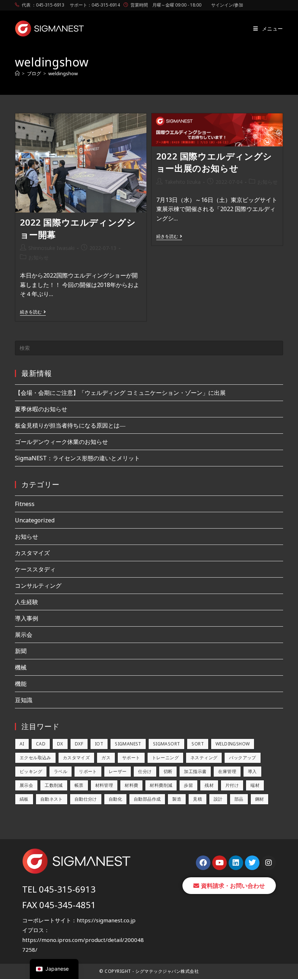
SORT (198, 744)
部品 (238, 799)
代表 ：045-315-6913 (43, 5)
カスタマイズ (32, 553)
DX (60, 744)
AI (22, 744)
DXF (79, 744)
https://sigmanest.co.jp (106, 920)
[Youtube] (219, 862)
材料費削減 (161, 785)
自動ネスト (51, 799)
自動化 (115, 799)
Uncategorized (35, 520)
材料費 (131, 785)
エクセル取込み (35, 758)
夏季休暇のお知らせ (41, 409)
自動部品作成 (147, 799)
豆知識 (23, 700)
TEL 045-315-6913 (59, 889)
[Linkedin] (236, 862)
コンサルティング (38, 586)
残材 (209, 785)
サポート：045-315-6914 (95, 5)
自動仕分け (85, 799)
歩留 (188, 785)
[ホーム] (17, 73)
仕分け (145, 771)
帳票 (79, 785)
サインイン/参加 (227, 5)
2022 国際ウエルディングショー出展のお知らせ (214, 162)
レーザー (118, 771)
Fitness (25, 504)
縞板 (24, 799)
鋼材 (259, 799)
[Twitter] (252, 862)
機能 (21, 684)
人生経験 (26, 602)
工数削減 (54, 785)
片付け (232, 785)
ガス (105, 758)
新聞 (21, 651)
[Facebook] (203, 862)
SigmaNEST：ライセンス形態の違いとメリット (77, 458)
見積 (197, 799)
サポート (131, 758)
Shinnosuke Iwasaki (51, 247)
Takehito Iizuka (183, 181)
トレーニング (165, 758)
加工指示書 (195, 771)
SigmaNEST (128, 744)
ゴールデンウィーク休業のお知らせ (61, 442)
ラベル (60, 771)
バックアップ (242, 758)
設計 (218, 799)
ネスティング (203, 758)
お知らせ (38, 257)
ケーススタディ (35, 569)
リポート (88, 771)
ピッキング (31, 771)
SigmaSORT (166, 744)
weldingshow (63, 73)
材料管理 (104, 785)
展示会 (23, 635)
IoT (99, 744)
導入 (252, 771)
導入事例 (26, 618)
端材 (254, 785)
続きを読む (33, 312)
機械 (21, 667)
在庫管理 (227, 771)
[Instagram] (268, 862)
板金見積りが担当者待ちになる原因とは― (70, 425)
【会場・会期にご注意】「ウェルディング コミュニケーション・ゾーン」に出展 (120, 393)
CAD (40, 744)
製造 (176, 799)
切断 (168, 771)
